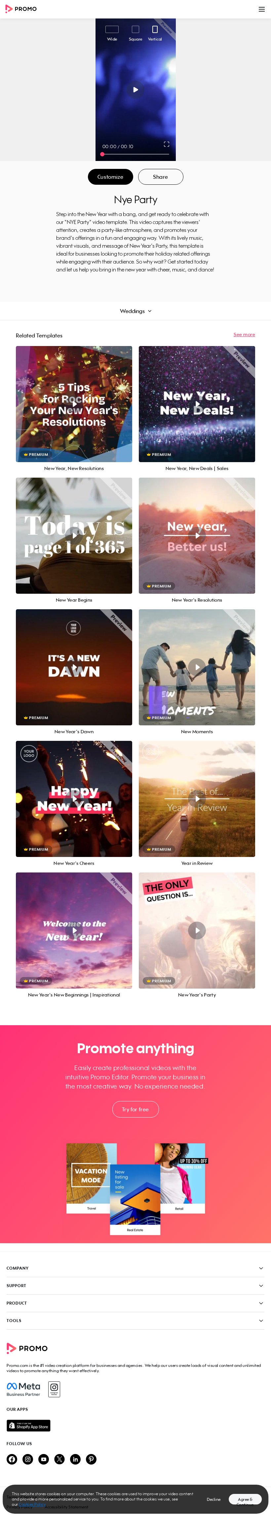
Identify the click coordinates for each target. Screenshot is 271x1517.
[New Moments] (197, 667)
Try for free (135, 1109)
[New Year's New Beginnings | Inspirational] (74, 930)
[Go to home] (23, 9)
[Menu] (261, 9)
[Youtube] (43, 1460)
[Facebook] (23, 1389)
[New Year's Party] (197, 930)
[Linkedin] (75, 1460)
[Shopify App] (135, 1426)
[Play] (136, 90)
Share (160, 177)
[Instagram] (54, 1389)
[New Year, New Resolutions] (74, 404)
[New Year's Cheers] (74, 799)
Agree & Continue (245, 1500)
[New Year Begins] (74, 536)
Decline (214, 1499)
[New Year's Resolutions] (197, 536)
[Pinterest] (91, 1460)
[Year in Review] (197, 799)
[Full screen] (167, 144)
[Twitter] (59, 1460)
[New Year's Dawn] (74, 667)
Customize (110, 177)
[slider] (102, 154)
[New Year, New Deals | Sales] (197, 404)
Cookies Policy (32, 1504)
